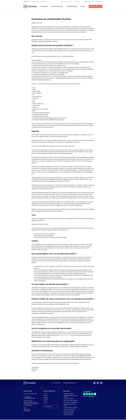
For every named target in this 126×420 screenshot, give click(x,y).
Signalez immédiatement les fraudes (70, 405)
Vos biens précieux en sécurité (70, 407)
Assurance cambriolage (69, 411)
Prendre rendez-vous (95, 6)
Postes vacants (77, 1)
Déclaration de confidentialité (70, 402)
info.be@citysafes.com (64, 335)
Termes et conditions (68, 414)
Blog (72, 1)
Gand (45, 402)
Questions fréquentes (65, 1)
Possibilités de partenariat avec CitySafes (70, 396)
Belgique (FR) (89, 1)
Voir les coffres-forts (57, 6)
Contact (82, 6)
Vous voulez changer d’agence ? (71, 400)
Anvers (45, 393)
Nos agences (44, 6)
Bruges (45, 395)
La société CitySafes (71, 6)
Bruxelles (46, 397)
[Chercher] (82, 1)
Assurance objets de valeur (70, 409)
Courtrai (46, 400)
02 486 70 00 (57, 383)
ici (31, 405)
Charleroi (46, 399)
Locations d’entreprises (69, 398)
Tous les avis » (43, 1)
